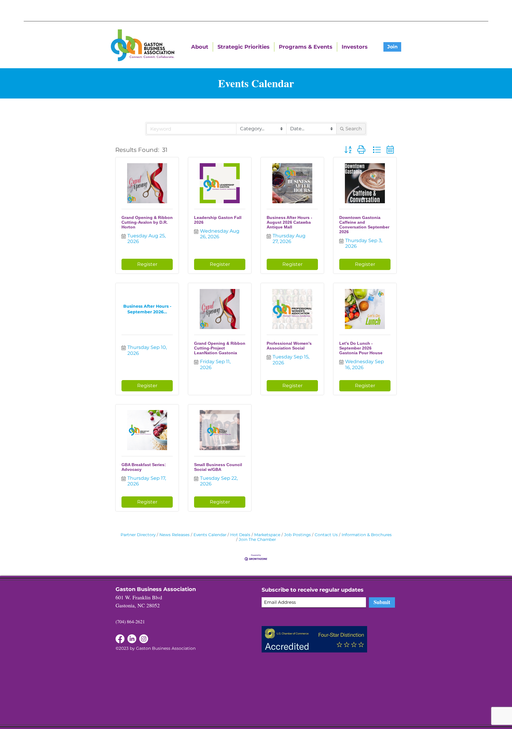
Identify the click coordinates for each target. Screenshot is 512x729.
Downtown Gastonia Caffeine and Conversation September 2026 (364, 224)
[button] (347, 150)
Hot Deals (240, 534)
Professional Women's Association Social (289, 345)
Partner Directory (138, 534)
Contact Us (326, 534)
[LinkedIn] (120, 638)
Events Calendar (209, 534)
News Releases (174, 534)
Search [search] (353, 128)
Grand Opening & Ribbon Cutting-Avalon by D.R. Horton (147, 222)
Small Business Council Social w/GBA (218, 467)
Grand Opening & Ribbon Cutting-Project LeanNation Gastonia (219, 348)
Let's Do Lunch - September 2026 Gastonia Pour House (361, 348)
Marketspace (267, 534)
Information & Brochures (367, 534)
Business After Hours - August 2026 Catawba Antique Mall (289, 222)
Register (147, 264)
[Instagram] (143, 638)
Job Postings (297, 534)
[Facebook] (131, 638)
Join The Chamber (257, 539)
